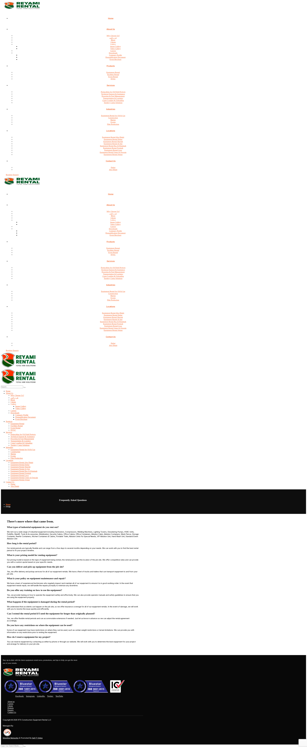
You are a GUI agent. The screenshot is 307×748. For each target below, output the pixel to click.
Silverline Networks (10, 738)
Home (8, 504)
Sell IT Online (37, 738)
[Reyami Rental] (19, 368)
